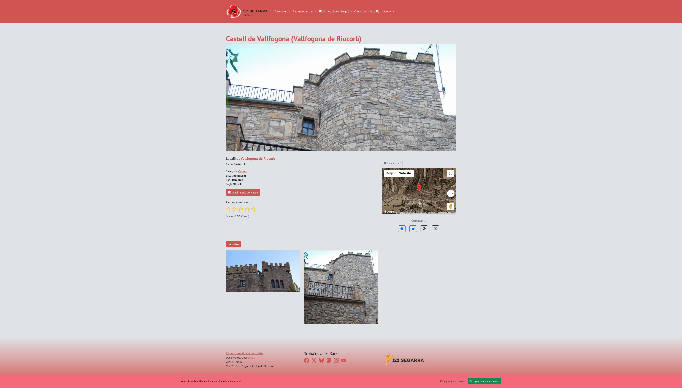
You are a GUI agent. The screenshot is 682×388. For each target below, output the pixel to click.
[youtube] (343, 360)
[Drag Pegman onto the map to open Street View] (450, 206)
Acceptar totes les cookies (484, 381)
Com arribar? (393, 163)
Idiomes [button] (387, 11)
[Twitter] (435, 228)
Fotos (235, 244)
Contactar (360, 11)
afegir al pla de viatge (244, 192)
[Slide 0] (337, 146)
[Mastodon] (424, 228)
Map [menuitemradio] (390, 173)
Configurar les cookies (452, 381)
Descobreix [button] (281, 11)
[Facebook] (402, 228)
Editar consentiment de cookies (244, 353)
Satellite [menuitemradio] (405, 173)
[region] (341, 381)
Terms (452, 213)
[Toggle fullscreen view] (450, 173)
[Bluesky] (413, 228)
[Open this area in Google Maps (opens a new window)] (389, 211)
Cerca (372, 11)
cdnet (251, 357)
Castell (242, 171)
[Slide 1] (344, 146)
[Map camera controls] (450, 193)
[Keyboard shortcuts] (398, 213)
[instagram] (336, 360)
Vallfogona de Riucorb (258, 158)
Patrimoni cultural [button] (303, 11)
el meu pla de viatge (336, 11)
